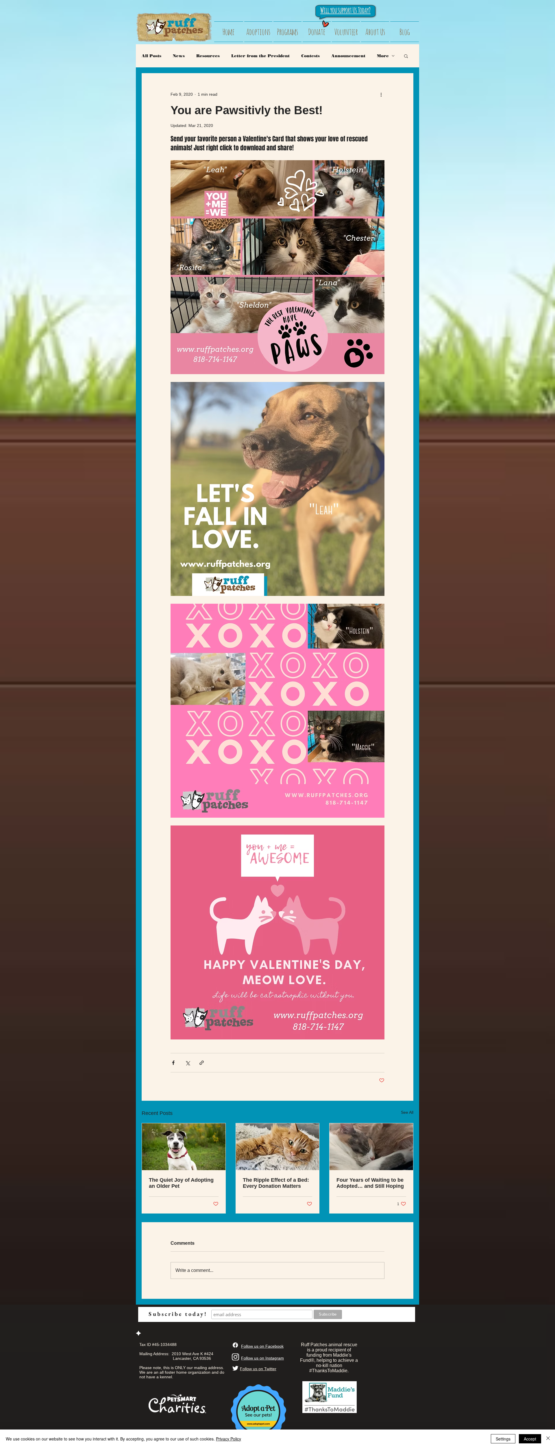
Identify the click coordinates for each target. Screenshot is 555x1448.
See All (407, 1112)
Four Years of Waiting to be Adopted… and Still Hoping (370, 1183)
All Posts (151, 55)
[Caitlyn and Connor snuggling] (371, 1146)
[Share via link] (201, 1062)
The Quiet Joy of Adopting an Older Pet (181, 1183)
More (383, 55)
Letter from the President (260, 55)
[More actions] (381, 94)
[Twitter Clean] (235, 1368)
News (179, 55)
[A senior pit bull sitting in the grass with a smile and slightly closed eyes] (183, 1146)
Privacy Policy (228, 1439)
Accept (530, 1439)
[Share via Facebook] (173, 1062)
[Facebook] (235, 1345)
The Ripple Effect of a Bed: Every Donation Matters (276, 1183)
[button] (406, 55)
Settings (503, 1439)
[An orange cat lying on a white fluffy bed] (277, 1146)
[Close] (548, 1438)
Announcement (348, 55)
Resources (208, 55)
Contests (310, 55)
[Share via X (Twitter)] (187, 1062)
